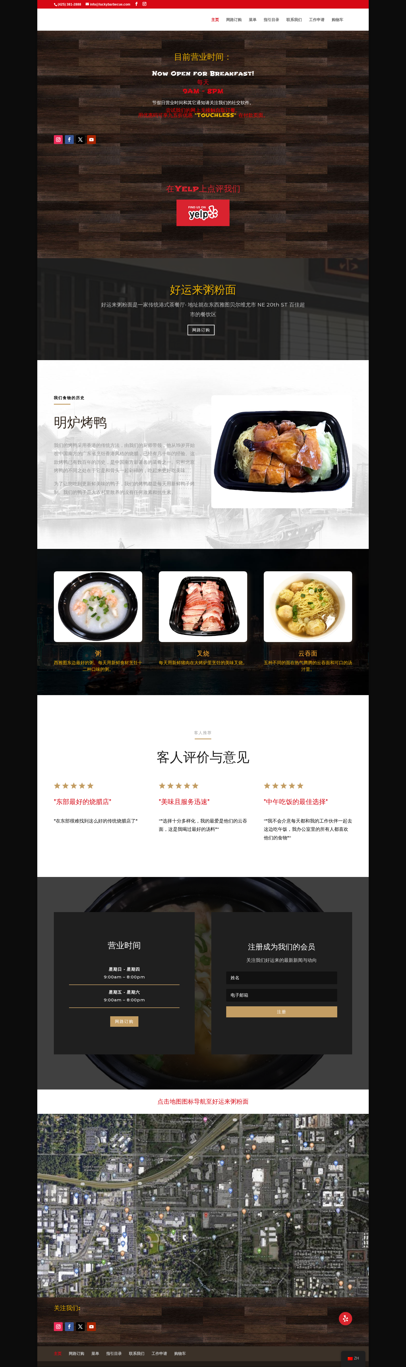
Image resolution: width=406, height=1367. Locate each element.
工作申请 (317, 20)
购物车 (337, 20)
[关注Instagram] (58, 139)
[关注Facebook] (69, 139)
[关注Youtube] (91, 139)
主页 (215, 20)
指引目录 (271, 20)
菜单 (253, 20)
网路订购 (234, 20)
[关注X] (80, 139)
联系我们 (294, 20)
